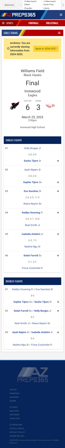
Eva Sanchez (31, 191)
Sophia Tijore (31, 182)
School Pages (16, 428)
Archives (14, 411)
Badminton (9, 5)
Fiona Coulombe (31, 268)
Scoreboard (15, 425)
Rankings (14, 393)
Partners (14, 415)
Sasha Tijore (31, 160)
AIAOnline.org (16, 436)
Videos (13, 389)
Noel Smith (31, 225)
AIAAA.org (14, 418)
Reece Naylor (31, 203)
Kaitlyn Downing (31, 212)
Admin (12, 401)
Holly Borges (31, 148)
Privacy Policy (17, 432)
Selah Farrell (31, 255)
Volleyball (52, 23)
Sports (9, 23)
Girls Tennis (11, 33)
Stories (13, 407)
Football (34, 23)
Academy (14, 397)
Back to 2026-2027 (45, 48)
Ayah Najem (31, 169)
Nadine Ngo (31, 246)
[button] (63, 5)
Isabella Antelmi (31, 234)
